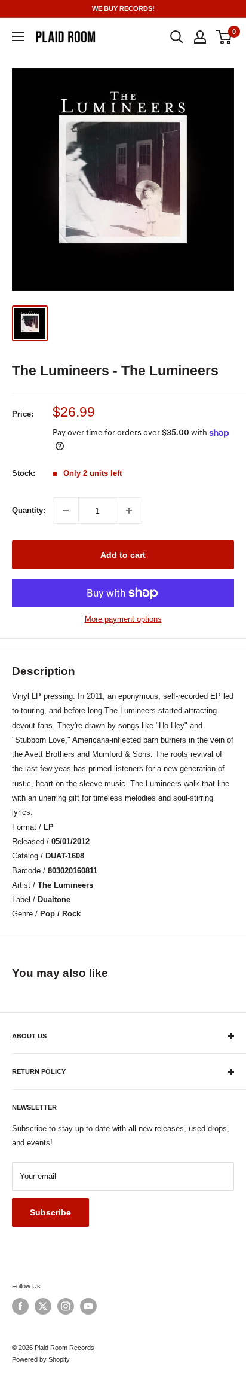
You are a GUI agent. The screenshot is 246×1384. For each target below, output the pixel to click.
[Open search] (176, 37)
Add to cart (123, 555)
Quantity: (28, 510)
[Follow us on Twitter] (43, 1306)
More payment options (123, 619)
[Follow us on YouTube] (88, 1306)
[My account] (200, 37)
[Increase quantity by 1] (129, 510)
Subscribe (50, 1212)
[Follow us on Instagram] (65, 1306)
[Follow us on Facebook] (20, 1306)
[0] (224, 37)
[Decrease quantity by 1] (65, 510)
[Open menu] (18, 36)
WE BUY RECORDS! (123, 8)
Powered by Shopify (41, 1359)
